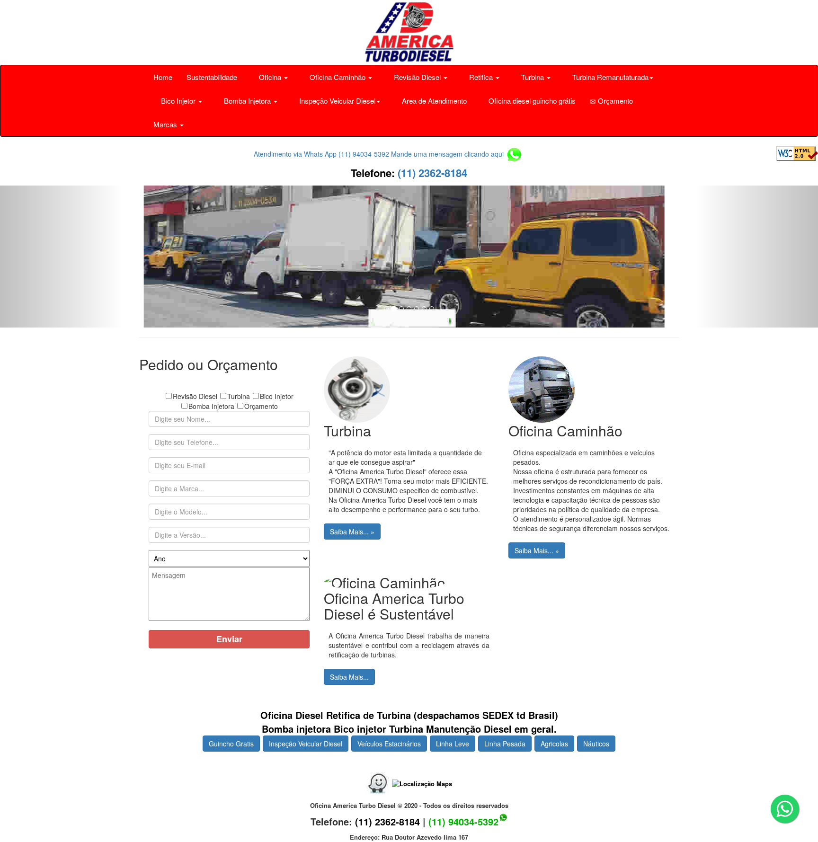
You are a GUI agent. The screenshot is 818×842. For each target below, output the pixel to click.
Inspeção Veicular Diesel (305, 743)
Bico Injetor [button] (178, 101)
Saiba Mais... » (352, 531)
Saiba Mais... (349, 677)
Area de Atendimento (433, 101)
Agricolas (554, 743)
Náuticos (596, 743)
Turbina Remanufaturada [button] (609, 77)
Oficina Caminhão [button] (337, 77)
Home (162, 77)
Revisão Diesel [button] (417, 77)
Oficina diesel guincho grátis (531, 101)
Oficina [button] (270, 77)
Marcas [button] (166, 124)
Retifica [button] (481, 77)
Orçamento (614, 101)
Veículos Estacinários (389, 743)
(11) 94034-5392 (463, 821)
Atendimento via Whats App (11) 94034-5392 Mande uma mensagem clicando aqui (380, 154)
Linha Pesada (504, 743)
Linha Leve (452, 743)
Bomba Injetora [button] (247, 101)
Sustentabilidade (212, 77)
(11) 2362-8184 (431, 172)
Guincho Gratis (231, 743)
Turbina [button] (532, 77)
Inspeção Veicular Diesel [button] (336, 101)
